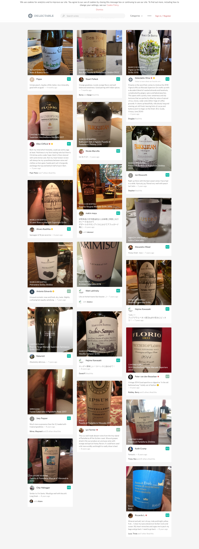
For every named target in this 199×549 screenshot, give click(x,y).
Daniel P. (82, 373)
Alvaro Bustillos (43, 229)
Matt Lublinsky (92, 290)
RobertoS (40, 356)
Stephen (131, 190)
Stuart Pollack (92, 79)
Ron (134, 459)
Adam (40, 501)
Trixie (130, 459)
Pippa (39, 79)
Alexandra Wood (142, 247)
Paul (31, 173)
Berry (137, 392)
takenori (90, 232)
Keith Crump (140, 448)
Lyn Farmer (91, 429)
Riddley (131, 392)
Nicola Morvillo (93, 151)
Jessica (89, 302)
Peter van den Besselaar (146, 376)
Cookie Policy (113, 5)
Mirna (32, 431)
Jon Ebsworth (141, 175)
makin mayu (91, 213)
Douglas (131, 119)
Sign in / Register (163, 16)
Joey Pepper (42, 418)
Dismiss (99, 9)
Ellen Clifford (42, 144)
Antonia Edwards (44, 291)
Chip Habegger (43, 487)
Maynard (39, 431)
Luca (130, 533)
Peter (36, 173)
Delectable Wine (142, 78)
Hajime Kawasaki (94, 360)
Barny (81, 95)
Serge (89, 95)
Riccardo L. (140, 515)
